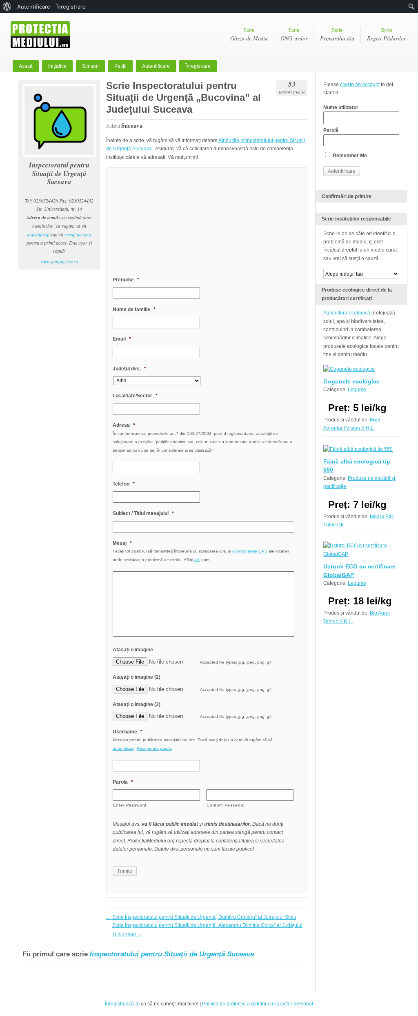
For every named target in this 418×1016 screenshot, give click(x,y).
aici (197, 559)
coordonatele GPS (249, 551)
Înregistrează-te (122, 1004)
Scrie (249, 34)
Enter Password (130, 805)
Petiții (120, 66)
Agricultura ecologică (346, 313)
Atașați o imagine (133, 650)
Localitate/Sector (135, 396)
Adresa (124, 425)
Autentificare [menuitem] (33, 6)
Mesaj (122, 543)
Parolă (330, 130)
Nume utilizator (340, 107)
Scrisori (90, 66)
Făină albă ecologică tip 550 (356, 465)
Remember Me (349, 155)
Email (122, 339)
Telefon (124, 484)
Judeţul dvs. (129, 369)
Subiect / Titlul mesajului (143, 513)
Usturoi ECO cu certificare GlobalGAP (359, 570)
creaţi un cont (77, 234)
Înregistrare (198, 66)
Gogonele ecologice (351, 381)
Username (127, 732)
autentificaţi (38, 234)
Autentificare (156, 66)
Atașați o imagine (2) (136, 677)
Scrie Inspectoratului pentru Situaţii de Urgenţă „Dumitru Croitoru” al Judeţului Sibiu (201, 917)
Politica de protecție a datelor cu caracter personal (257, 1004)
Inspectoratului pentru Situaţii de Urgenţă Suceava (172, 954)
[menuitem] (7, 6)
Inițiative (57, 66)
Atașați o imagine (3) (136, 704)
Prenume (126, 280)
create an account (360, 84)
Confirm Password (226, 805)
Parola (123, 782)
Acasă (26, 66)
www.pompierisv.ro (59, 261)
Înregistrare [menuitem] (71, 6)
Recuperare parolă (154, 748)
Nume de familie (134, 309)
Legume (357, 389)
